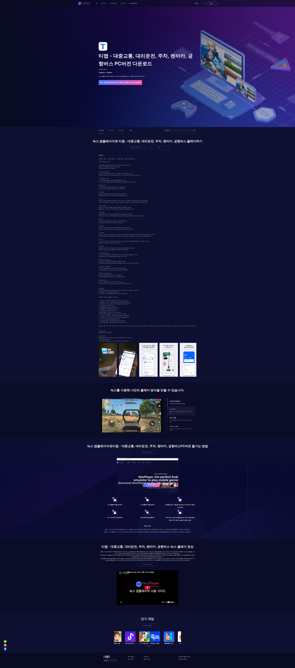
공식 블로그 (131, 656)
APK (159, 147)
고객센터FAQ (113, 3)
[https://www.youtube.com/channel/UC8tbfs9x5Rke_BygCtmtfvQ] (5, 645)
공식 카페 (130, 659)
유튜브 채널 (147, 659)
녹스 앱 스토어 (133, 3)
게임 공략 (103, 3)
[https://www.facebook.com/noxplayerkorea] (5, 648)
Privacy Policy (183, 659)
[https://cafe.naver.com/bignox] (5, 641)
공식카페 (123, 3)
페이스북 (146, 656)
